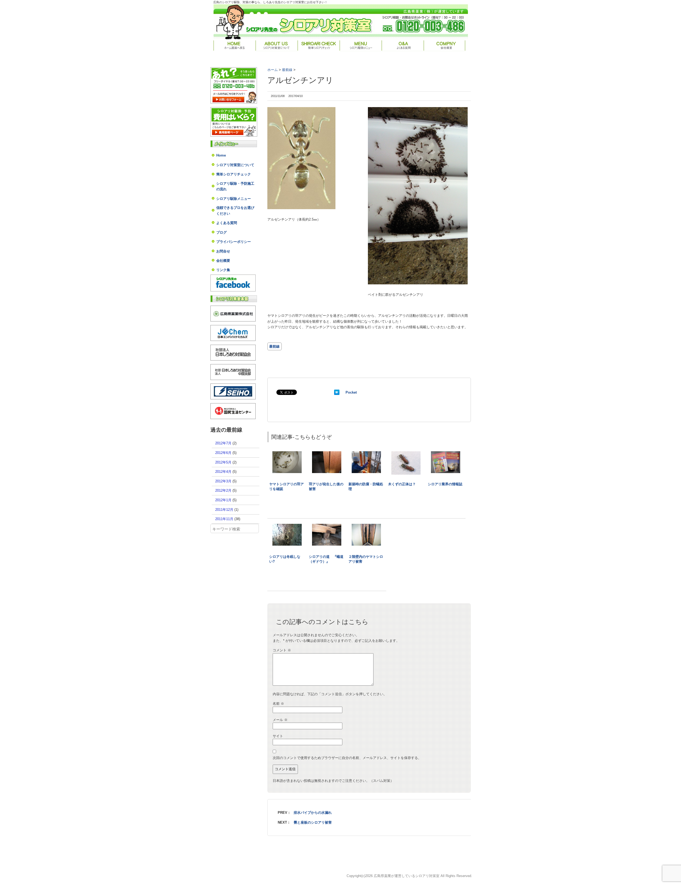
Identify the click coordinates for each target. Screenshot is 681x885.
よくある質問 (226, 223)
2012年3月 (223, 481)
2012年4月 (223, 472)
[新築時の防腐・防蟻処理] (366, 454)
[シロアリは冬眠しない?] (287, 526)
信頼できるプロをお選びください (235, 210)
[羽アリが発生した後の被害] (326, 454)
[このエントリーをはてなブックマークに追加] (336, 392)
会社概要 (223, 261)
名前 (278, 704)
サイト (278, 736)
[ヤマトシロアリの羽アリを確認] (287, 454)
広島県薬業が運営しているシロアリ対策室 (406, 876)
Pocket (351, 392)
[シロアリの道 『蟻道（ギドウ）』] (326, 526)
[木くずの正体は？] (406, 454)
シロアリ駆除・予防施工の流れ (235, 186)
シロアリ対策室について (235, 165)
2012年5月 (223, 462)
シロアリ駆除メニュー (233, 199)
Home (221, 155)
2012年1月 (223, 500)
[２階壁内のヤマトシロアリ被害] (366, 526)
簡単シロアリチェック (233, 174)
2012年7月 (223, 443)
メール (280, 720)
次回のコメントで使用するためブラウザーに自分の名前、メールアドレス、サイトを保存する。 (347, 758)
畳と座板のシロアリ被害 (313, 822)
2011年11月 (224, 519)
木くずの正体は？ (402, 484)
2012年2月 (223, 490)
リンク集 (223, 270)
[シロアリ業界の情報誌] (445, 454)
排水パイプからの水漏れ (313, 813)
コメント (282, 650)
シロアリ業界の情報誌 (445, 484)
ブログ (221, 232)
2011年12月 (224, 510)
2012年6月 (223, 453)
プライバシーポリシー (233, 242)
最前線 (274, 346)
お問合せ (223, 251)
